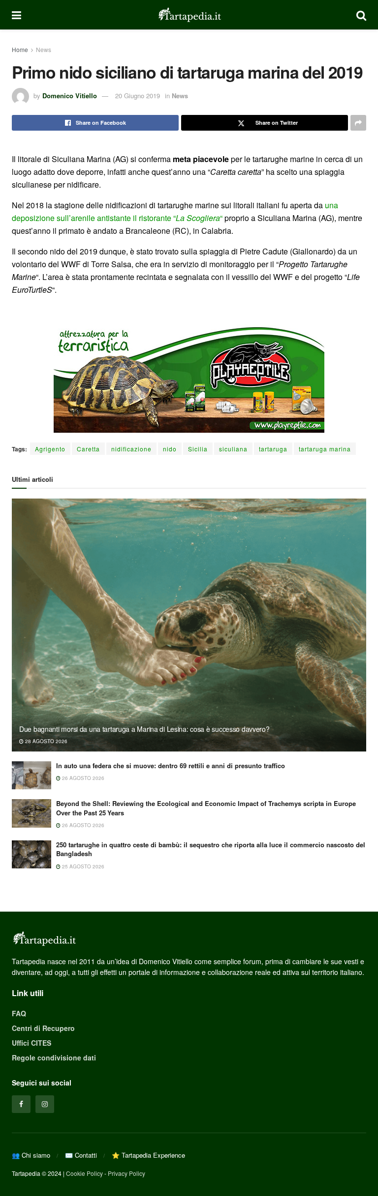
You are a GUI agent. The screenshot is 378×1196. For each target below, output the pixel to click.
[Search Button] (361, 14)
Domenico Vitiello (69, 95)
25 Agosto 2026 (82, 866)
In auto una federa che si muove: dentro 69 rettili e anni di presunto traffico (170, 765)
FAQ (19, 1013)
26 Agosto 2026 (82, 778)
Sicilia (198, 449)
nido (170, 449)
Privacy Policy (126, 1173)
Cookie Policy (84, 1173)
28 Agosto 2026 (45, 741)
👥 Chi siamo (31, 1155)
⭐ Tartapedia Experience (148, 1155)
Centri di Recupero (43, 1028)
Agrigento (50, 449)
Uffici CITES (31, 1043)
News (43, 49)
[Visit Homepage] (189, 14)
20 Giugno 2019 (137, 95)
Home (20, 49)
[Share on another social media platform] (358, 123)
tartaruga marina (325, 449)
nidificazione (131, 449)
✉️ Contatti (81, 1155)
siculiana (233, 449)
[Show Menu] (16, 14)
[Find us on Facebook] (21, 1104)
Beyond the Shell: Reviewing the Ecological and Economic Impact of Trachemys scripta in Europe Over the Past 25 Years (206, 808)
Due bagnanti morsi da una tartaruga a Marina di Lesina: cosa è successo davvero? (144, 729)
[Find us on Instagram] (44, 1104)
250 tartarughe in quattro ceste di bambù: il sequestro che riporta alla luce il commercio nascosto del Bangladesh (210, 849)
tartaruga (273, 449)
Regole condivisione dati (54, 1057)
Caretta (88, 449)
